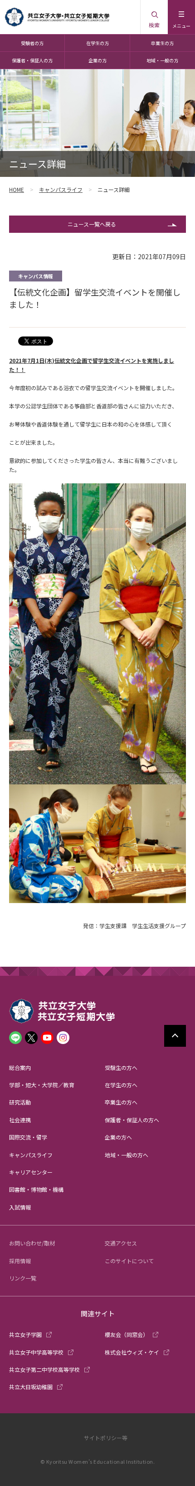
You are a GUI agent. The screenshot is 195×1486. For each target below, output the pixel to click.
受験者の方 (32, 43)
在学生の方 (97, 43)
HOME (16, 189)
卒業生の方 (162, 43)
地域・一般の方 (162, 60)
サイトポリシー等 (105, 1437)
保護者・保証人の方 (32, 60)
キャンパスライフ (61, 189)
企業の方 (97, 60)
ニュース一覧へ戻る (92, 224)
